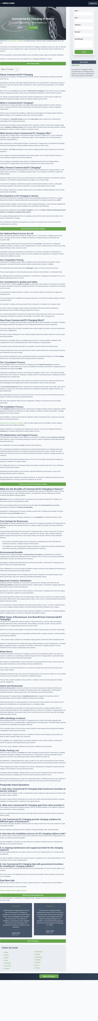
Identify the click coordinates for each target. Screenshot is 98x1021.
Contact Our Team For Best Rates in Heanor (33, 484)
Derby (6, 960)
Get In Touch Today (33, 63)
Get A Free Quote (33, 941)
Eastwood (3, 890)
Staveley (37, 954)
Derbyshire (7, 963)
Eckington (38, 960)
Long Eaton (7, 966)
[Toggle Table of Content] (16, 69)
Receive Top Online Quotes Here (33, 895)
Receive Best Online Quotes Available (33, 229)
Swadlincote (38, 957)
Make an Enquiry (49, 976)
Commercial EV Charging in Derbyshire (12, 423)
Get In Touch (84, 62)
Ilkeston (13, 890)
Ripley (8, 890)
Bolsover (7, 968)
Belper (18, 890)
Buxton (37, 965)
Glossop (37, 968)
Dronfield (37, 962)
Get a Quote (33, 27)
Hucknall (23, 890)
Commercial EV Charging (15, 41)
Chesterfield (38, 951)
